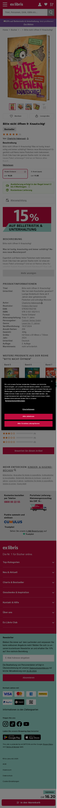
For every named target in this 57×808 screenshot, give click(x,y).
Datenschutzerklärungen (15, 401)
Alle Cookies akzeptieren (29, 423)
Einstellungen (28, 409)
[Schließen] (52, 381)
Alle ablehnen (28, 416)
